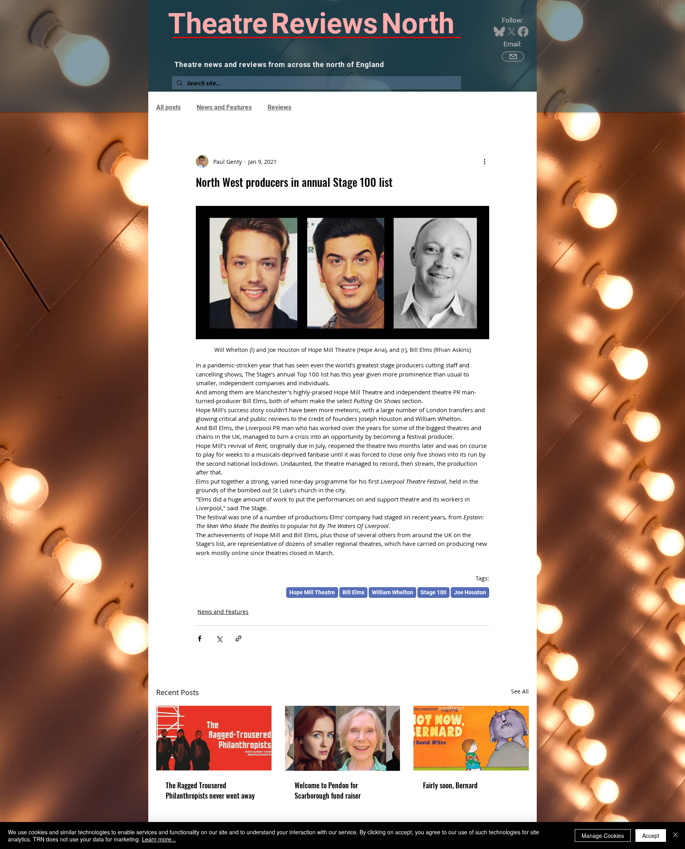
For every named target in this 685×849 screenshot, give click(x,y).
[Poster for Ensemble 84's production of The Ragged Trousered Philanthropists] (214, 738)
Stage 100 (433, 592)
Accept (650, 835)
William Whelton (392, 592)
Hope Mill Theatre (312, 592)
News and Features (224, 107)
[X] (511, 31)
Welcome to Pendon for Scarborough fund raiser (328, 790)
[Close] (675, 835)
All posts (168, 107)
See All (520, 691)
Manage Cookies (603, 835)
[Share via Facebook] (199, 638)
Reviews (279, 107)
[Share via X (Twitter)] (219, 638)
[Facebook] (523, 31)
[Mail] (513, 56)
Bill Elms (353, 592)
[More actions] (484, 161)
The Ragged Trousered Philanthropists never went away (210, 790)
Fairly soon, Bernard (450, 785)
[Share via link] (238, 638)
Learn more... (159, 839)
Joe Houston (470, 592)
